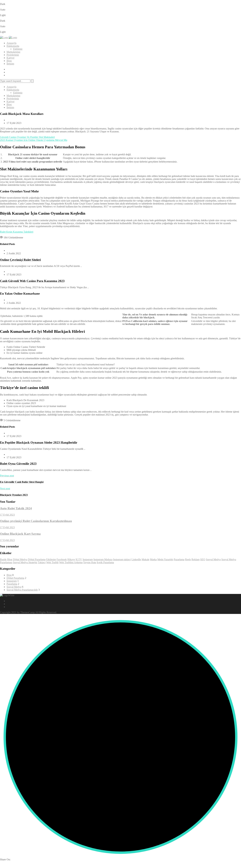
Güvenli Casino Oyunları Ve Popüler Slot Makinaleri (27, 137)
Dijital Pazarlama (37, 559)
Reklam (195, 559)
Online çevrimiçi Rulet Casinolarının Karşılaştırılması (36, 521)
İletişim (10, 63)
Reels (188, 559)
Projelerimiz (13, 54)
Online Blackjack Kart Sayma (20, 533)
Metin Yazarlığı (165, 559)
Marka (153, 559)
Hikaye (71, 559)
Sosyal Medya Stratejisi (25, 562)
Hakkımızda (13, 46)
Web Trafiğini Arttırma (71, 562)
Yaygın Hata (89, 562)
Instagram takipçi (122, 559)
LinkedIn (136, 559)
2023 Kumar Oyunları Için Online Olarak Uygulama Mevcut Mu (33, 140)
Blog (9, 60)
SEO (202, 559)
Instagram (88, 559)
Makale (145, 559)
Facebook (62, 559)
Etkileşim (51, 559)
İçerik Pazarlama (105, 562)
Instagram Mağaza (102, 559)
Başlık (3, 559)
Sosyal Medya (213, 559)
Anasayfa (11, 43)
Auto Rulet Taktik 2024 (16, 508)
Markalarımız (13, 51)
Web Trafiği (52, 562)
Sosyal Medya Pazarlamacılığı (22, 589)
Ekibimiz (17, 49)
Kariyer (10, 57)
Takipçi (42, 562)
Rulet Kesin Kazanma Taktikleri (16, 231)
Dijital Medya (20, 559)
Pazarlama (179, 559)
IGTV (79, 559)
